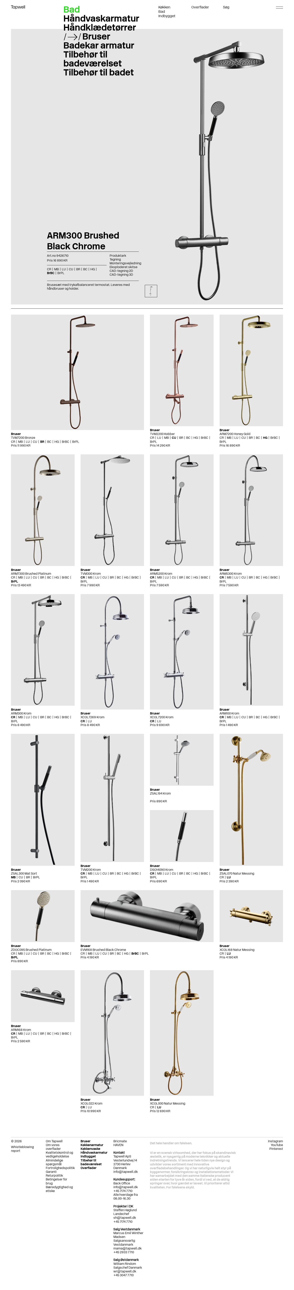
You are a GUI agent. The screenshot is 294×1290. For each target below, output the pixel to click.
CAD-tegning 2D (121, 271)
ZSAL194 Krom (160, 793)
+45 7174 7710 (122, 1222)
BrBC (65, 442)
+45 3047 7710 (123, 1275)
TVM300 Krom (91, 574)
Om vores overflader (53, 1147)
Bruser (96, 36)
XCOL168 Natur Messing (237, 950)
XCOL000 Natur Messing (167, 1103)
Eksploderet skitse (123, 267)
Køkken (164, 7)
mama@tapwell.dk (127, 1248)
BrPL (75, 442)
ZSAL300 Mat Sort (24, 873)
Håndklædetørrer (99, 27)
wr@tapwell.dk (124, 1271)
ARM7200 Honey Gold (235, 434)
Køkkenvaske (90, 1149)
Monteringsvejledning (125, 263)
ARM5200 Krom (161, 574)
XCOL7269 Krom (92, 717)
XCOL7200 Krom (161, 717)
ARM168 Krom (21, 1030)
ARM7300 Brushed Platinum (31, 574)
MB (20, 442)
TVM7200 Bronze (23, 438)
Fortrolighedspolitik (60, 1168)
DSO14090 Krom (161, 870)
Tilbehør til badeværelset (92, 59)
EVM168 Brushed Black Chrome (103, 950)
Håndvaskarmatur (101, 18)
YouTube (277, 1145)
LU (28, 442)
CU (35, 442)
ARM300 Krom (21, 713)
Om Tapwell (54, 1141)
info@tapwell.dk (125, 1172)
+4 (115, 1252)
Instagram (275, 1141)
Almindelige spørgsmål (54, 1162)
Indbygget (166, 16)
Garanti (51, 1172)
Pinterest (276, 1149)
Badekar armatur (98, 45)
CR (13, 442)
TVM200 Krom (91, 870)
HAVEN (118, 1145)
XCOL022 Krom (91, 1103)
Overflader (200, 7)
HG (56, 442)
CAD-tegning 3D (121, 274)
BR (42, 442)
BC (49, 442)
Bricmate (120, 1141)
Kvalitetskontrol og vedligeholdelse (59, 1154)
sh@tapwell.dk (124, 1218)
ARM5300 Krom (231, 574)
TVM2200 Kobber (162, 434)
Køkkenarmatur (92, 1145)
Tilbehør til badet (98, 72)
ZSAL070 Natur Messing (237, 873)
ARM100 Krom (229, 713)
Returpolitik (54, 1175)
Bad (161, 11)
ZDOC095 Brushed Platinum (31, 950)
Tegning (115, 259)
